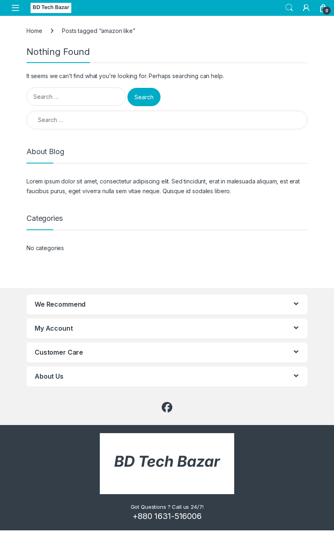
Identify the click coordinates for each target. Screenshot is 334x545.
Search (289, 7)
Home (34, 30)
